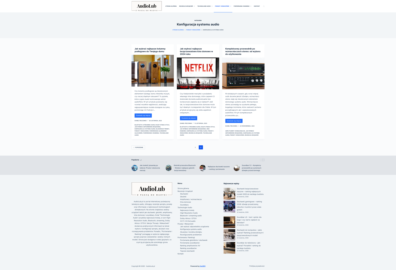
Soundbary (184, 205)
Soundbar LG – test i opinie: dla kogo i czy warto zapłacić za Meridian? (249, 220)
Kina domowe (185, 202)
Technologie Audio (204, 6)
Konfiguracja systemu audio (145, 129)
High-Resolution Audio (189, 213)
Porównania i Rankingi (241, 6)
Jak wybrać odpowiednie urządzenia (147, 127)
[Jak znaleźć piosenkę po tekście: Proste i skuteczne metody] (134, 168)
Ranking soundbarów (188, 248)
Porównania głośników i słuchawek (193, 240)
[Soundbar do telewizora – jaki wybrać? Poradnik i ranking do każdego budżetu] (229, 248)
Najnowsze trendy (162, 129)
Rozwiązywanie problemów (191, 235)
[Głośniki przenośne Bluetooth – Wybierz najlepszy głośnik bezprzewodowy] (169, 168)
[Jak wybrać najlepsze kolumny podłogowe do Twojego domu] (152, 71)
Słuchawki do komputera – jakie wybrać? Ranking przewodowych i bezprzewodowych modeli (250, 233)
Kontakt (257, 6)
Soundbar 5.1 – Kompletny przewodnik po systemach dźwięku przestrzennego (251, 167)
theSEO (203, 266)
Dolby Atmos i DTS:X (162, 125)
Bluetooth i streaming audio (145, 125)
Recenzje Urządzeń (186, 6)
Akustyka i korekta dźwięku (191, 232)
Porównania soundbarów (190, 243)
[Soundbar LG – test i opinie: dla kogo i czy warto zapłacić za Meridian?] (229, 222)
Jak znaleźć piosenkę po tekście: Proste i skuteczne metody (150, 167)
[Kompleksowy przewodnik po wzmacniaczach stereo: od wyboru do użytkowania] (243, 73)
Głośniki (183, 197)
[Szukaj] (264, 6)
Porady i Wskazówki (222, 6)
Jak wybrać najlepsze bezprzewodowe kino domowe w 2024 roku (196, 51)
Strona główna (171, 6)
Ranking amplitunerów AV (190, 246)
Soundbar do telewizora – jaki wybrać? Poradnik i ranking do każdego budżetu (249, 245)
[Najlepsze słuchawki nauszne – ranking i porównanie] (203, 168)
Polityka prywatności (257, 266)
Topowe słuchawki (187, 251)
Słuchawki (184, 194)
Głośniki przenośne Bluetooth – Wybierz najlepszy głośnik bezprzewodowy (185, 167)
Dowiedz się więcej (143, 115)
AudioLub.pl (150, 266)
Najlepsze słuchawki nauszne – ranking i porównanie (219, 168)
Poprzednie (139, 147)
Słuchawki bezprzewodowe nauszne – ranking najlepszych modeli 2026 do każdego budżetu (250, 191)
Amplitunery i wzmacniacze (235, 131)
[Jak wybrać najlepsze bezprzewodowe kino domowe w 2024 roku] (198, 73)
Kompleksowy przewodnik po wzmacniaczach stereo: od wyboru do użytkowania (242, 51)
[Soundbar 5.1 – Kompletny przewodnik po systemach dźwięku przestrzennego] (237, 168)
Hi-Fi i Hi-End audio (188, 221)
